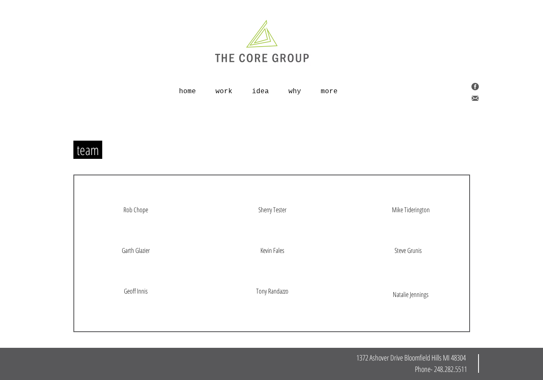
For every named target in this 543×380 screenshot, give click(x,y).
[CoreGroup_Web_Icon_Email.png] (475, 98)
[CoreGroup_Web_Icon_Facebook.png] (475, 86)
